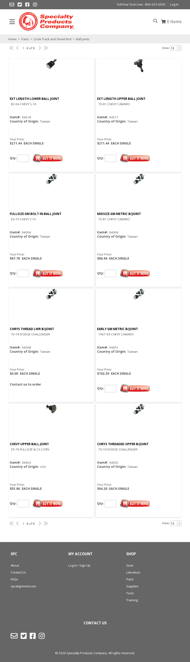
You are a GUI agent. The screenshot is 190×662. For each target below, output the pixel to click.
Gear (129, 565)
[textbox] (174, 48)
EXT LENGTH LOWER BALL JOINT (34, 99)
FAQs (14, 579)
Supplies (132, 586)
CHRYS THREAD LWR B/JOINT (32, 329)
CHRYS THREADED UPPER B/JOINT (123, 444)
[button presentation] (179, 48)
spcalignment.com (23, 586)
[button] (48, 158)
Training (132, 600)
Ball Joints (82, 39)
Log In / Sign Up (79, 565)
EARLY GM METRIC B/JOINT (117, 329)
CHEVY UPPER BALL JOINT (29, 444)
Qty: (13, 158)
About (15, 565)
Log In (174, 4)
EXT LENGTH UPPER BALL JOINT (121, 99)
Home (12, 39)
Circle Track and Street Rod (52, 39)
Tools (130, 593)
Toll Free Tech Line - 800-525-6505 (141, 4)
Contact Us (18, 572)
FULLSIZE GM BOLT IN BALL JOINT (35, 214)
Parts (25, 39)
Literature (133, 572)
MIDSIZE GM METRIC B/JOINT (119, 214)
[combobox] (176, 48)
